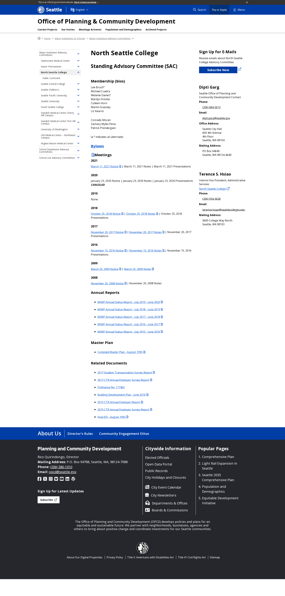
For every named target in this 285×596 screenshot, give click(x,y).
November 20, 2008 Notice (107, 283)
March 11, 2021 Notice (104, 166)
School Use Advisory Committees (57, 157)
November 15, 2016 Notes (145, 250)
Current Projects (47, 29)
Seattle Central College (53, 83)
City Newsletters (163, 495)
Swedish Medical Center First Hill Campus (58, 122)
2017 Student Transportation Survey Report (124, 372)
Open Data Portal (158, 464)
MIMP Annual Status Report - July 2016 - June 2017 (128, 324)
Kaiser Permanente (51, 66)
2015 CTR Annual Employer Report (118, 402)
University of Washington (54, 129)
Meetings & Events (90, 29)
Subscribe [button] (47, 500)
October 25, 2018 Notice (106, 214)
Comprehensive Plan (218, 457)
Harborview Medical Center (55, 60)
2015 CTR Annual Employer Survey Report (123, 409)
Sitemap (215, 557)
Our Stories (68, 29)
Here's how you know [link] (85, 2)
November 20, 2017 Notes (145, 232)
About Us (49, 433)
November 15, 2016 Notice (107, 250)
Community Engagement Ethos (124, 433)
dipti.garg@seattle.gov (216, 118)
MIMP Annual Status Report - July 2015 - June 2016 (128, 331)
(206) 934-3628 (211, 198)
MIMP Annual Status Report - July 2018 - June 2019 (128, 309)
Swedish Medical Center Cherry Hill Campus (57, 114)
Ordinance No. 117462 (111, 387)
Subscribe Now (218, 70)
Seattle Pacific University (54, 95)
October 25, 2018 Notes (140, 214)
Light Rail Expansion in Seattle (219, 466)
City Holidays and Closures (165, 477)
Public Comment (51, 78)
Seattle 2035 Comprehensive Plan (218, 477)
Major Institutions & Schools (70, 38)
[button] (247, 2)
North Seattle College (212, 189)
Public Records (156, 471)
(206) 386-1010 (61, 467)
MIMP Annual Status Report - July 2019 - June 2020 (128, 302)
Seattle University (50, 101)
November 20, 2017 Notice (107, 232)
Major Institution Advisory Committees (110, 38)
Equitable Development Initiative (220, 500)
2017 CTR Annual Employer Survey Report (123, 380)
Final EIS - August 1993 (111, 417)
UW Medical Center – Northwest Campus (58, 136)
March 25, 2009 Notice (104, 269)
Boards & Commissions (170, 510)
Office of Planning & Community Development (106, 21)
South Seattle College (52, 107)
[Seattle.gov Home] (39, 38)
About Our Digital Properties (84, 557)
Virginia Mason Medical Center (57, 143)
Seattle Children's (50, 89)
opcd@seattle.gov (62, 472)
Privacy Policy (115, 557)
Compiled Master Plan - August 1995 (119, 352)
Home (47, 38)
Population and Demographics (124, 29)
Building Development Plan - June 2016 (121, 395)
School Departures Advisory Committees (54, 150)
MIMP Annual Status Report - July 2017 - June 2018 (128, 317)
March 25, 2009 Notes (137, 269)
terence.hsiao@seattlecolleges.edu (223, 209)
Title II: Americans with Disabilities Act (150, 557)
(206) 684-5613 (211, 107)
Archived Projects (156, 29)
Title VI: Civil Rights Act (192, 557)
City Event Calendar (166, 487)
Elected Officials (157, 457)
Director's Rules (80, 433)
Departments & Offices (170, 503)
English (80, 10)
